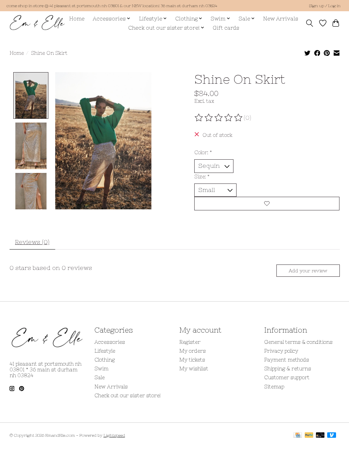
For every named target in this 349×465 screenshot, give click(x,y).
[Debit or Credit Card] (320, 435)
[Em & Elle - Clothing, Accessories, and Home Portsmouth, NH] (37, 23)
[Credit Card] (297, 435)
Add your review (308, 270)
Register (189, 342)
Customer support (286, 377)
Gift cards (226, 28)
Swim (101, 368)
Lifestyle (104, 351)
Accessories (109, 342)
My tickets (192, 360)
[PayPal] (309, 435)
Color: (203, 152)
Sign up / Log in (324, 5)
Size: (202, 176)
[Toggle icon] (309, 23)
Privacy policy (281, 351)
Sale (99, 377)
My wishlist (193, 368)
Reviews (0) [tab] (32, 242)
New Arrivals (280, 18)
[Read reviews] (219, 117)
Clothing (104, 360)
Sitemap (274, 386)
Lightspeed (114, 435)
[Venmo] (331, 435)
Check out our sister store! (127, 395)
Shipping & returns (287, 368)
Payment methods (286, 360)
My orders (192, 351)
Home (77, 18)
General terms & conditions (298, 342)
